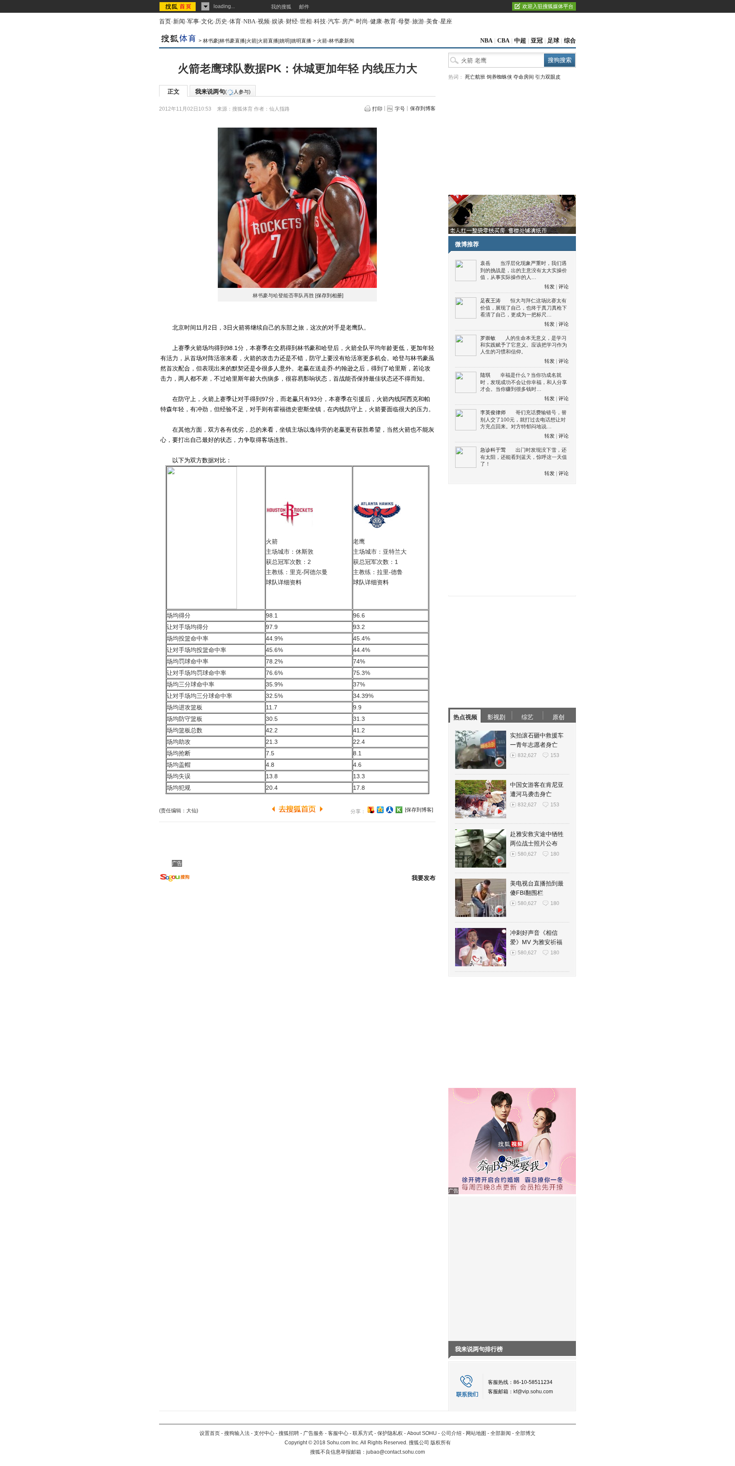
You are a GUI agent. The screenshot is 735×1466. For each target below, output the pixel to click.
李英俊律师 (493, 413)
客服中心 (338, 1433)
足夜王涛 (490, 301)
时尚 (362, 21)
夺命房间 (523, 77)
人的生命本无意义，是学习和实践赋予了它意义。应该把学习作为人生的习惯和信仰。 (523, 345)
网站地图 (476, 1433)
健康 (376, 21)
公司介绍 (451, 1433)
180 (554, 854)
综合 (570, 40)
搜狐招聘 (289, 1433)
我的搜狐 (281, 7)
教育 (390, 21)
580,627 (527, 854)
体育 (235, 21)
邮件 (304, 7)
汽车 (334, 21)
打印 (377, 109)
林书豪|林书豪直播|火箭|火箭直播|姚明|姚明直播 (257, 41)
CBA (503, 40)
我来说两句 (223, 91)
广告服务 (313, 1433)
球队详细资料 (284, 582)
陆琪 (485, 375)
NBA (249, 21)
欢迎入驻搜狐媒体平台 (547, 6)
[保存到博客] (419, 810)
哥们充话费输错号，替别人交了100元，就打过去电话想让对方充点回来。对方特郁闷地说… (523, 420)
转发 (549, 287)
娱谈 (278, 21)
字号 (400, 109)
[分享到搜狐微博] (371, 809)
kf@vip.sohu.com (533, 1392)
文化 (207, 21)
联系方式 (363, 1433)
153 (554, 755)
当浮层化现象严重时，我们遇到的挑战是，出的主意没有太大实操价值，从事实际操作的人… (523, 270)
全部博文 (525, 1433)
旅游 (418, 21)
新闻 (179, 21)
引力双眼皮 (548, 77)
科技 (320, 21)
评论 (563, 287)
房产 (348, 21)
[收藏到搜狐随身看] (399, 809)
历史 (221, 21)
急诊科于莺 (493, 450)
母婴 (404, 21)
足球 (553, 40)
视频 (264, 21)
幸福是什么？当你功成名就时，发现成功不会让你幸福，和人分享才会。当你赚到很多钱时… (523, 382)
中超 (520, 40)
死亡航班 (475, 77)
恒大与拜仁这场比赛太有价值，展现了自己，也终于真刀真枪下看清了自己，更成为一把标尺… (523, 308)
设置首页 (209, 1433)
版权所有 (440, 1443)
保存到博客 (423, 108)
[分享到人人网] (389, 809)
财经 (292, 21)
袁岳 (485, 263)
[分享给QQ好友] (380, 809)
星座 (446, 21)
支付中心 (264, 1433)
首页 (165, 21)
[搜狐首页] (178, 6)
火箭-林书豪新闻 (335, 41)
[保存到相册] (329, 296)
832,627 (527, 755)
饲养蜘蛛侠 (499, 77)
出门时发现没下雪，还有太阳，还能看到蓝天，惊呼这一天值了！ (523, 457)
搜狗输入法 (237, 1433)
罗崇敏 (488, 338)
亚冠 (537, 40)
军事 (193, 21)
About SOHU (422, 1433)
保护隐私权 (390, 1433)
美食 (432, 21)
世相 (306, 21)
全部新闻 (500, 1433)
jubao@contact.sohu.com (395, 1452)
